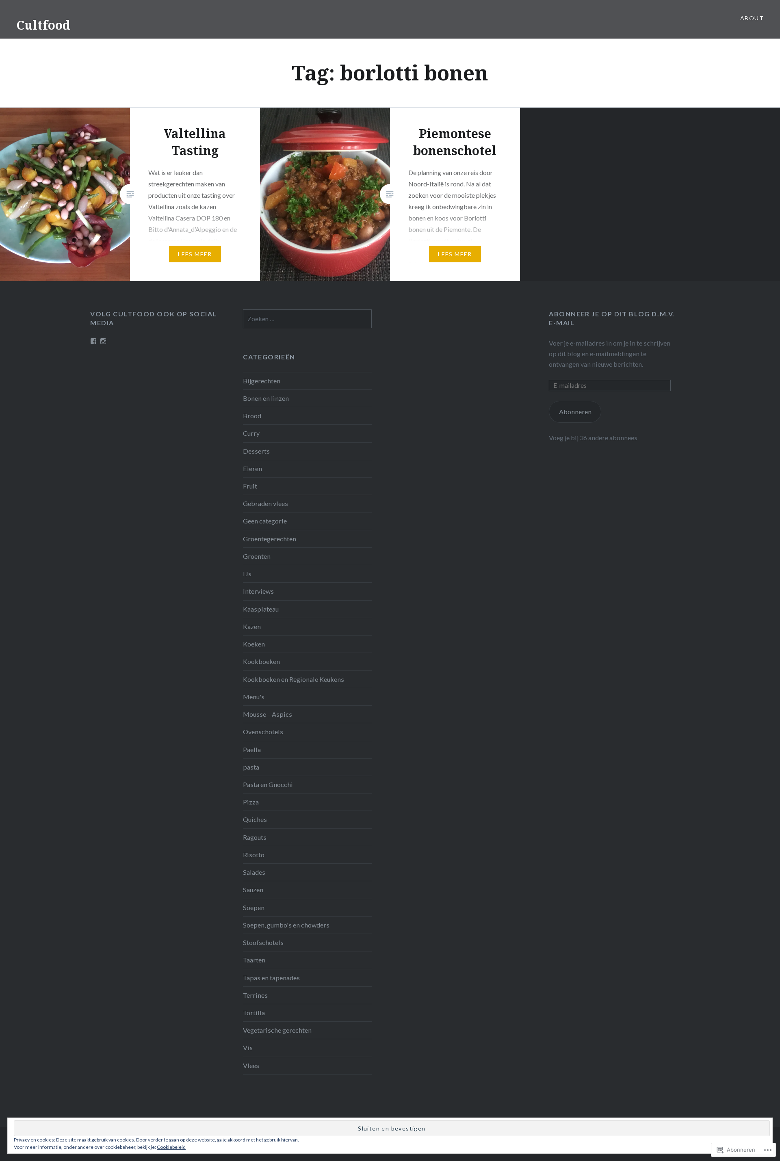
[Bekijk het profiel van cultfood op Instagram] (103, 341)
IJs (247, 573)
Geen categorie (265, 521)
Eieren (252, 468)
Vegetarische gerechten (277, 1030)
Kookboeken (261, 661)
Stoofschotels (263, 942)
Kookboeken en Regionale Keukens (293, 679)
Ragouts (254, 837)
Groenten (257, 556)
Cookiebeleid (171, 1147)
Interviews (258, 591)
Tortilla (254, 1012)
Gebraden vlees (265, 503)
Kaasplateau (261, 609)
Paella (252, 749)
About (752, 18)
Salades (254, 872)
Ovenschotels (263, 731)
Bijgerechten (261, 381)
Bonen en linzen (266, 398)
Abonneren (575, 411)
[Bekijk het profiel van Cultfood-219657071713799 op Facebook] (93, 341)
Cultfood (43, 25)
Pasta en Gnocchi (268, 784)
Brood (252, 415)
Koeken (254, 644)
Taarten (254, 960)
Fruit (250, 486)
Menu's (253, 696)
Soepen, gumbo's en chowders (286, 925)
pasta (251, 767)
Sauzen (253, 889)
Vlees (251, 1065)
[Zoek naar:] (307, 318)
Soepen (253, 907)
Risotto (253, 854)
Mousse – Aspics (267, 714)
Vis (248, 1047)
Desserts (256, 451)
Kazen (252, 626)
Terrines (255, 995)
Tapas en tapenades (271, 978)
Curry (251, 433)
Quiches (255, 819)
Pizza (251, 802)
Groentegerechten (269, 539)
